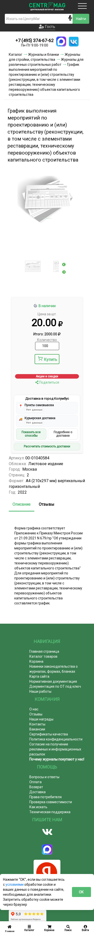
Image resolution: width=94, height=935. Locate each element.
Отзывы (46, 504)
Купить (50, 359)
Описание (22, 504)
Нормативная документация (53, 681)
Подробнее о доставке (63, 433)
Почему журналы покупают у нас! (56, 759)
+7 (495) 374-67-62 (35, 40)
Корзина (36, 661)
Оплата (35, 782)
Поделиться (48, 382)
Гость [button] (49, 26)
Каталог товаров (43, 656)
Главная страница (44, 651)
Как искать (38, 807)
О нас (33, 709)
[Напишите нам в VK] (74, 42)
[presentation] (64, 264)
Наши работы (40, 691)
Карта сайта (39, 676)
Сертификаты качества (48, 734)
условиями (15, 884)
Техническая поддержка (49, 812)
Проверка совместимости (50, 802)
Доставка (37, 792)
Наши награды (41, 719)
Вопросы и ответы (44, 777)
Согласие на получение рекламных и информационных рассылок (55, 749)
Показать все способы (31, 433)
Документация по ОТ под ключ (55, 686)
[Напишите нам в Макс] (61, 42)
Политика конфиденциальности (55, 739)
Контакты (37, 724)
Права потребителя (45, 797)
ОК (81, 892)
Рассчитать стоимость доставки (47, 446)
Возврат (36, 787)
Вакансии (37, 729)
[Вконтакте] (47, 832)
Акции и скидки (47, 376)
